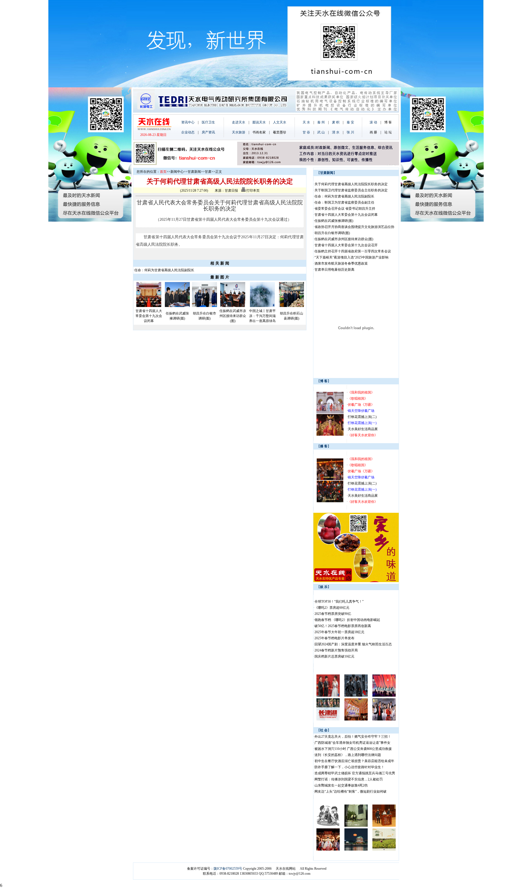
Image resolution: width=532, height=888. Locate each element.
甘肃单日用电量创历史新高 (334, 270)
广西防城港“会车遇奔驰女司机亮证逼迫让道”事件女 (352, 743)
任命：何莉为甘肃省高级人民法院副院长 (164, 270)
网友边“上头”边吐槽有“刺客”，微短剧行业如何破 (350, 791)
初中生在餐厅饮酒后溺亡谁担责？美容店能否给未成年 (354, 761)
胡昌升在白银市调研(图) (332, 233)
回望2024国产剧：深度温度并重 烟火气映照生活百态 (353, 644)
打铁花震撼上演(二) (362, 417)
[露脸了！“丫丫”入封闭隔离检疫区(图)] (356, 826)
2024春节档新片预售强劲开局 (336, 650)
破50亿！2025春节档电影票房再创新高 (342, 626)
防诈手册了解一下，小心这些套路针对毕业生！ (349, 767)
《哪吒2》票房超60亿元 (331, 608)
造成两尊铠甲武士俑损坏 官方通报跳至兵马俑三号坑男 (354, 773)
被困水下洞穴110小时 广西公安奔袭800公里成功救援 (353, 749)
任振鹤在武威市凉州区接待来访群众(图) (232, 316)
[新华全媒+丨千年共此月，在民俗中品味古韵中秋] (328, 849)
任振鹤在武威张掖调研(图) (333, 221)
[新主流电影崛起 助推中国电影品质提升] (384, 695)
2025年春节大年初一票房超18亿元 (339, 632)
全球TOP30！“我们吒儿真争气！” (339, 601)
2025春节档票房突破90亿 (332, 614)
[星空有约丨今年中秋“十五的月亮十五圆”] (356, 849)
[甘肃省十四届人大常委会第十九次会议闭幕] (148, 306)
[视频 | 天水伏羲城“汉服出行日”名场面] (330, 412)
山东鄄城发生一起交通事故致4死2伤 (341, 785)
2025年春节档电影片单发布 (334, 638)
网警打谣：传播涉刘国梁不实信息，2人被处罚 (348, 779)
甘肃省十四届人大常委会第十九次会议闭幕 (148, 316)
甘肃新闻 (194, 172)
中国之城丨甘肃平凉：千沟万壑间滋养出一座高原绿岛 (262, 316)
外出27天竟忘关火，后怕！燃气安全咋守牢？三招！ (352, 737)
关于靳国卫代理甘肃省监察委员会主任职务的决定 (351, 190)
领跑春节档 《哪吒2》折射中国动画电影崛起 (347, 620)
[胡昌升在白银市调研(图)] (204, 306)
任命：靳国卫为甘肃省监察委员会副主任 (344, 202)
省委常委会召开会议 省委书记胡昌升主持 (344, 208)
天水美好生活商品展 (363, 429)
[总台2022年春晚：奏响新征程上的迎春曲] (384, 719)
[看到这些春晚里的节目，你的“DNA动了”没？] (356, 719)
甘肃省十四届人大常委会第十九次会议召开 (346, 245)
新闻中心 (177, 172)
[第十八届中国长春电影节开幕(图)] (328, 695)
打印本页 (252, 190)
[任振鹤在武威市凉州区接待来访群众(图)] (232, 306)
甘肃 (208, 172)
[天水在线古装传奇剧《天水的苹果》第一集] (330, 435)
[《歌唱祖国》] (330, 501)
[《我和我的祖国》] (330, 479)
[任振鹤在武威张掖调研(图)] (177, 306)
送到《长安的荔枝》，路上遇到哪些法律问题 (347, 755)
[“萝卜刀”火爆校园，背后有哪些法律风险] (328, 826)
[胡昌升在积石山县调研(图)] (291, 306)
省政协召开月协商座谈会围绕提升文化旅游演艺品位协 (354, 227)
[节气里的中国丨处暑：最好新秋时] (384, 849)
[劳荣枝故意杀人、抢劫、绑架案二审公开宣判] (384, 826)
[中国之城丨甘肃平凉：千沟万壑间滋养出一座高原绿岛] (262, 306)
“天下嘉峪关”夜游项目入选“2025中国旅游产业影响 (351, 257)
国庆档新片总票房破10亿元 (334, 656)
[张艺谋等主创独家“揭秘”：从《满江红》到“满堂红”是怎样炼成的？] (356, 695)
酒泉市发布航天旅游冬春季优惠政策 (341, 263)
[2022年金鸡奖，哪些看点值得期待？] (328, 719)
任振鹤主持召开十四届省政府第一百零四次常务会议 (352, 251)
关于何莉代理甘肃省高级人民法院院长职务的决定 (351, 184)
